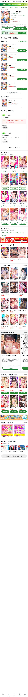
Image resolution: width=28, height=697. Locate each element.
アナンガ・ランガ (21, 15)
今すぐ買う (7, 28)
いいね (5, 127)
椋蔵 (14, 13)
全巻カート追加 (22, 33)
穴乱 (17, 13)
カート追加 (21, 28)
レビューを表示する (10, 122)
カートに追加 (22, 50)
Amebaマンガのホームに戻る (14, 456)
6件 (18, 17)
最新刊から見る (23, 41)
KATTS (15, 15)
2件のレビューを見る (13, 147)
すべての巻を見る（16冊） (13, 92)
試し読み (5, 171)
